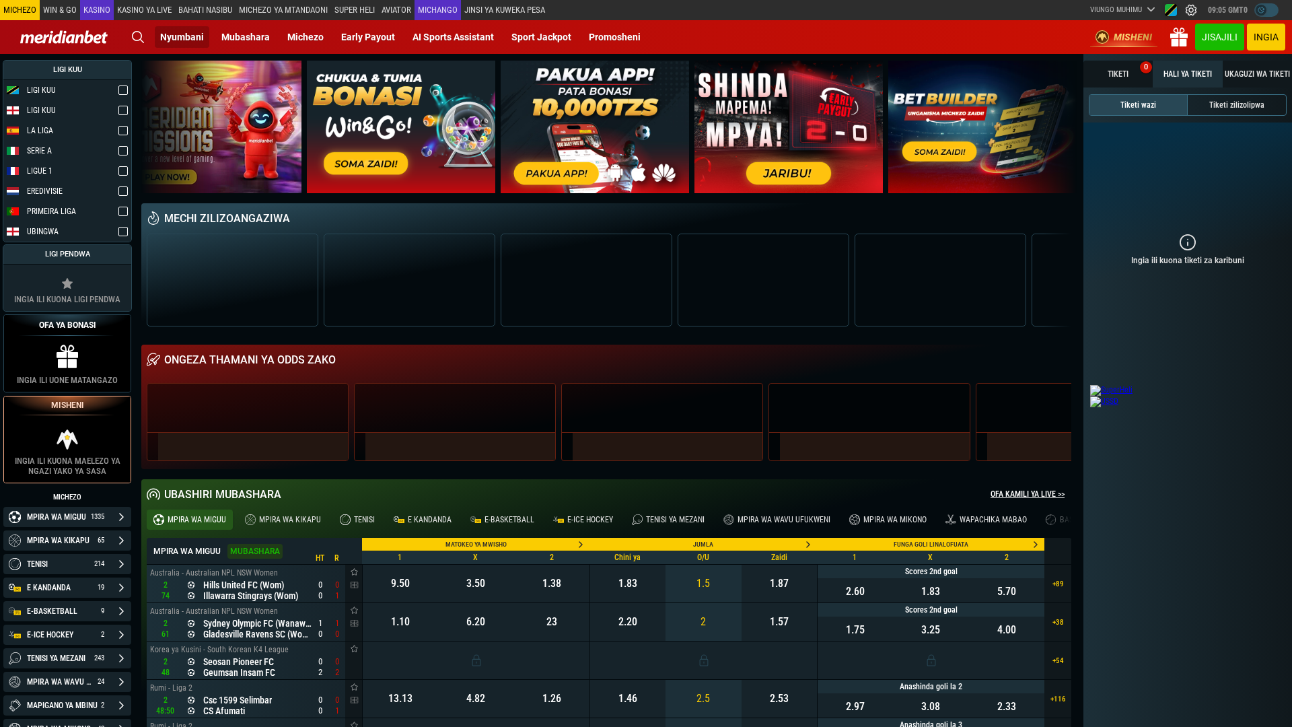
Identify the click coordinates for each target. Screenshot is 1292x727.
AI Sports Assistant (453, 37)
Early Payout (368, 37)
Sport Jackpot (541, 37)
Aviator (396, 10)
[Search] (138, 37)
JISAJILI (1219, 37)
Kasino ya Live (144, 10)
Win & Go (60, 10)
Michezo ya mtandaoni (283, 10)
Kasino (96, 10)
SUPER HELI (354, 10)
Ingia (1266, 37)
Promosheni (615, 37)
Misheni (1133, 37)
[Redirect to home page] (64, 37)
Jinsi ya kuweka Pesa (504, 10)
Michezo (305, 37)
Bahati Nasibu (205, 10)
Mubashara (245, 37)
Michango (438, 10)
